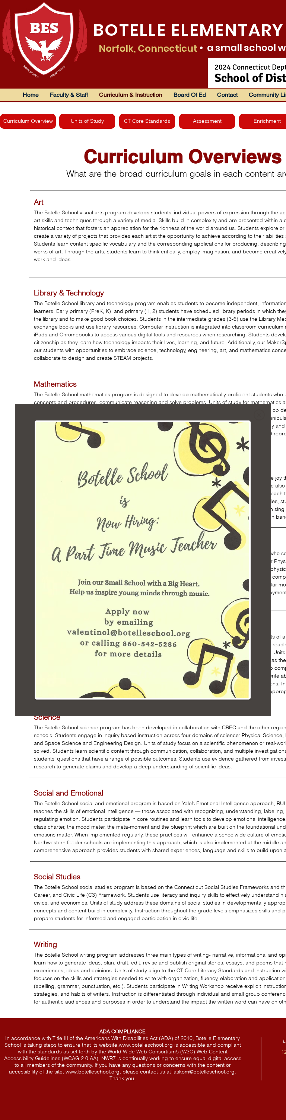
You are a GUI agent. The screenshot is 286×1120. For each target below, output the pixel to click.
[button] (259, 415)
